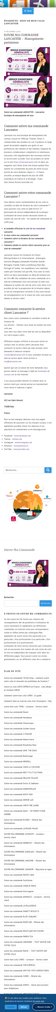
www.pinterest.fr (21, 445)
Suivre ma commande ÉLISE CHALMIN (20, 916)
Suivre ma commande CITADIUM (18, 734)
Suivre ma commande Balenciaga (18, 756)
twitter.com (17, 439)
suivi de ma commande (35, 228)
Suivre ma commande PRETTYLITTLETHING (23, 772)
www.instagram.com (23, 442)
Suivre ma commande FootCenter (18, 880)
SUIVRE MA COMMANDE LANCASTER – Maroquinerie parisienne (23, 38)
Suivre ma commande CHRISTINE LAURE (21, 805)
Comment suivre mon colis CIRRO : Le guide (22, 695)
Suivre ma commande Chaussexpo (19, 723)
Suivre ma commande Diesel (16, 712)
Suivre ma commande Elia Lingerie (19, 891)
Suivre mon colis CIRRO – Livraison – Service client (26, 959)
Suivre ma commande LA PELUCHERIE (20, 905)
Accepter (10, 1007)
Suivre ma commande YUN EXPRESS (19, 965)
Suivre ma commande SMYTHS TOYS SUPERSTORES (26, 970)
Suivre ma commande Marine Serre (19, 739)
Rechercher (9, 597)
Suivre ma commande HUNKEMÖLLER (20, 789)
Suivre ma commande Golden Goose (19, 728)
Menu (29, 11)
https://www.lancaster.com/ (25, 162)
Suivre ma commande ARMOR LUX (18, 800)
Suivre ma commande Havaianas (18, 717)
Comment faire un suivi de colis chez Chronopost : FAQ (28, 701)
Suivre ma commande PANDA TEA (18, 936)
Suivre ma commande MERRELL (17, 761)
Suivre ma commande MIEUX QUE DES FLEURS (24, 931)
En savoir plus (38, 1001)
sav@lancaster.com (12, 361)
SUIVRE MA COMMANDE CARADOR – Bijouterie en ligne (28, 869)
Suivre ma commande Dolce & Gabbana (21, 783)
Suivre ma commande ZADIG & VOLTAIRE (22, 767)
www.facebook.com (22, 435)
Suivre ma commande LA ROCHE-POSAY (21, 828)
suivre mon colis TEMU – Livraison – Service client (26, 706)
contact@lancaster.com (14, 354)
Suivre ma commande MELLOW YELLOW (21, 778)
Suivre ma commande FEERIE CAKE (19, 875)
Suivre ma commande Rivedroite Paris (20, 745)
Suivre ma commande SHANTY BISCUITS (21, 911)
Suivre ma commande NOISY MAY (18, 794)
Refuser (24, 1007)
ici (34, 172)
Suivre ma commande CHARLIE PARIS (20, 886)
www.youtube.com (21, 449)
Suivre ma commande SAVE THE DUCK (20, 750)
